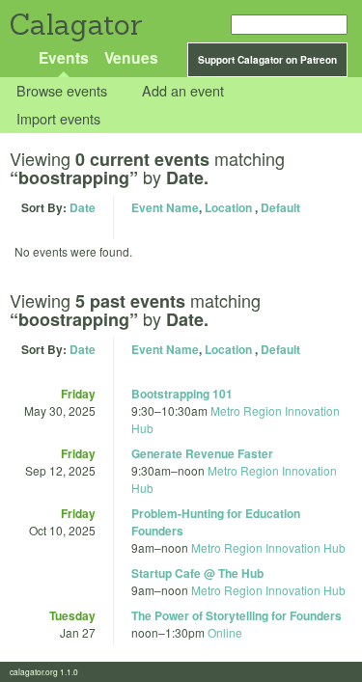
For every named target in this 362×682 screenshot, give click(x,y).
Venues (131, 57)
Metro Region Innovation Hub (268, 547)
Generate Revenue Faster (202, 453)
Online (225, 632)
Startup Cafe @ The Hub (197, 573)
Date (83, 207)
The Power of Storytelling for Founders (236, 615)
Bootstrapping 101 (182, 393)
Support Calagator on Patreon (267, 60)
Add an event (183, 91)
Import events (58, 118)
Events (64, 57)
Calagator (75, 25)
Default (280, 207)
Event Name (165, 207)
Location (228, 207)
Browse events (61, 91)
